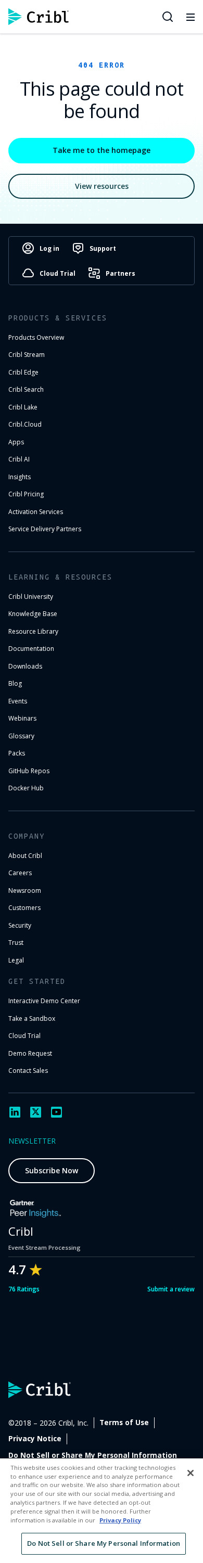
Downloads (25, 666)
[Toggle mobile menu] (190, 17)
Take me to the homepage (101, 150)
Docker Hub (26, 788)
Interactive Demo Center (44, 1000)
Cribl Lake (22, 407)
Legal (16, 960)
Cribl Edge (23, 372)
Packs (16, 753)
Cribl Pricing (26, 494)
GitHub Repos (28, 770)
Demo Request (30, 1053)
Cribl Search (26, 389)
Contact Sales (28, 1070)
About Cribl (25, 855)
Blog (15, 683)
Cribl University (30, 596)
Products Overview (36, 337)
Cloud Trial (24, 1035)
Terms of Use (124, 1422)
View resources (102, 186)
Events (17, 701)
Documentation (31, 648)
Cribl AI (19, 459)
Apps (16, 442)
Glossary (21, 736)
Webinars (22, 718)
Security (19, 925)
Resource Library (33, 631)
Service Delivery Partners (44, 528)
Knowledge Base (32, 613)
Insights (19, 476)
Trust (15, 942)
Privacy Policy (120, 1520)
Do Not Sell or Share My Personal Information (92, 1455)
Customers (24, 907)
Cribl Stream (26, 354)
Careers (20, 872)
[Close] (190, 1473)
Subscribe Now (51, 1170)
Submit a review (171, 1289)
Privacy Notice (34, 1438)
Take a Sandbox (31, 1018)
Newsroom (24, 890)
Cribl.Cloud (25, 424)
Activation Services (35, 511)
